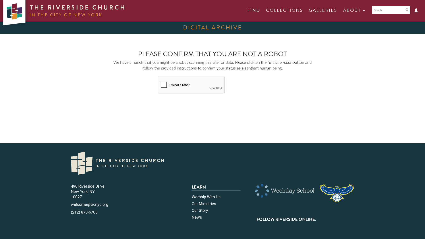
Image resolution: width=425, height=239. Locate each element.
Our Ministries (204, 203)
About (353, 10)
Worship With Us (206, 197)
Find (253, 10)
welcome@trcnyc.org (89, 204)
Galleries (323, 10)
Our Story (200, 210)
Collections (284, 10)
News (197, 217)
